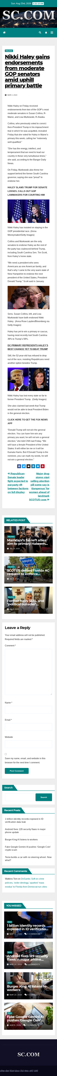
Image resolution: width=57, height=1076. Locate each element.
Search (8, 787)
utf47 (31, 1071)
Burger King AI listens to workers (21, 839)
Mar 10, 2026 (16, 964)
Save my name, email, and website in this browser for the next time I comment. (25, 760)
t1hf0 (36, 1071)
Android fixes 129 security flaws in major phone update (27, 959)
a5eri (7, 1071)
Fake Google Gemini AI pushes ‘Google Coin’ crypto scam (25, 1020)
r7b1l (22, 1071)
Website (9, 737)
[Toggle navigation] (52, 32)
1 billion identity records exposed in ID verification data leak (27, 929)
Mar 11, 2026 (16, 934)
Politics (9, 50)
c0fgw (2, 1071)
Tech (9, 922)
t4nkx (26, 1071)
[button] (40, 32)
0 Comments (33, 934)
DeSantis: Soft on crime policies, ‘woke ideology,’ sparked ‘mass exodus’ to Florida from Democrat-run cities (26, 883)
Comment (10, 645)
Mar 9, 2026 (15, 1025)
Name (8, 703)
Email (8, 720)
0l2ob (12, 1071)
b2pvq (17, 1071)
